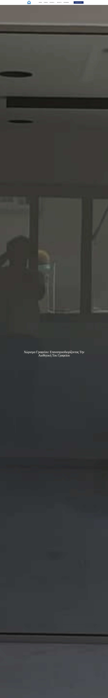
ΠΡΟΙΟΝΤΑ (52, 2)
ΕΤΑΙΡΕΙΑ (46, 2)
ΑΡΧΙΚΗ (40, 2)
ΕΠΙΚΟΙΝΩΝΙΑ (66, 2)
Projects (59, 2)
